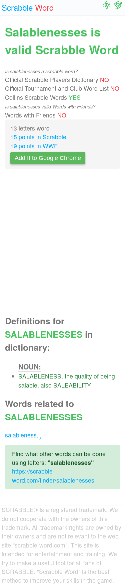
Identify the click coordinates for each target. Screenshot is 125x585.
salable (27, 385)
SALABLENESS (39, 376)
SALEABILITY (72, 385)
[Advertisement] (62, 244)
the (69, 376)
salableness (23, 435)
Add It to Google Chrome (48, 158)
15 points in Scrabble (38, 137)
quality (83, 376)
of (96, 376)
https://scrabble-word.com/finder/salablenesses (53, 475)
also (46, 385)
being (107, 376)
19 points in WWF (34, 146)
